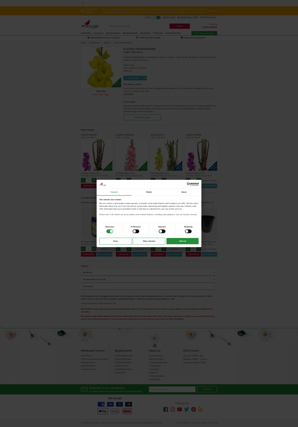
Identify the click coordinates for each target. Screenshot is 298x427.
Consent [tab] (114, 192)
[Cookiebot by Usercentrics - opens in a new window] (188, 184)
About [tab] (183, 192)
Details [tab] (149, 192)
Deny (115, 241)
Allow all (182, 241)
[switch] (136, 231)
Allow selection (149, 241)
